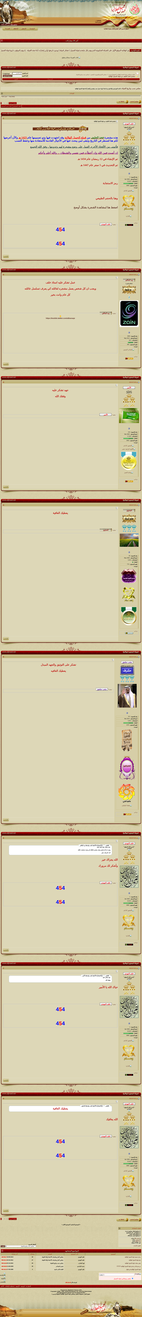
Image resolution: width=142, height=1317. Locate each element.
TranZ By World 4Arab (85, 1291)
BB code (136, 1238)
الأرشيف (17, 1286)
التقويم (16, 79)
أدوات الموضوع (17, 106)
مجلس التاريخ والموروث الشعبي (98, 74)
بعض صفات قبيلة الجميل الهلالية (133, 1263)
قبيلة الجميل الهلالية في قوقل (133, 1269)
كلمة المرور (25, 75)
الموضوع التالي (66, 1224)
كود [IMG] (138, 1241)
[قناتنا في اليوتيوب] (3, 1282)
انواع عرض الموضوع (6, 106)
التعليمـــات (89, 79)
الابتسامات (138, 1240)
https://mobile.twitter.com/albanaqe (60, 318)
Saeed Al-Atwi (81, 1292)
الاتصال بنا (28, 1286)
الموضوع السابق (75, 1224)
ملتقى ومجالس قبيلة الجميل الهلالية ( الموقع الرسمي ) (121, 74)
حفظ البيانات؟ (6, 73)
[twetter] (3, 1278)
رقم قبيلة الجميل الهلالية (135, 1260)
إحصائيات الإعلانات (9, 1286)
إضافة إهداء (12, 96)
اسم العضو (25, 73)
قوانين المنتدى (137, 1245)
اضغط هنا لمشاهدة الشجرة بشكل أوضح (96, 207)
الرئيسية (23, 1286)
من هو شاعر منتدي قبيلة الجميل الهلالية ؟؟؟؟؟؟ (129, 1266)
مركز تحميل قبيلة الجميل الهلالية (133, 1257)
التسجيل (124, 79)
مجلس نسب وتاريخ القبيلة (82, 74)
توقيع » (114, 224)
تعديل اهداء (4, 96)
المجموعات (50, 79)
